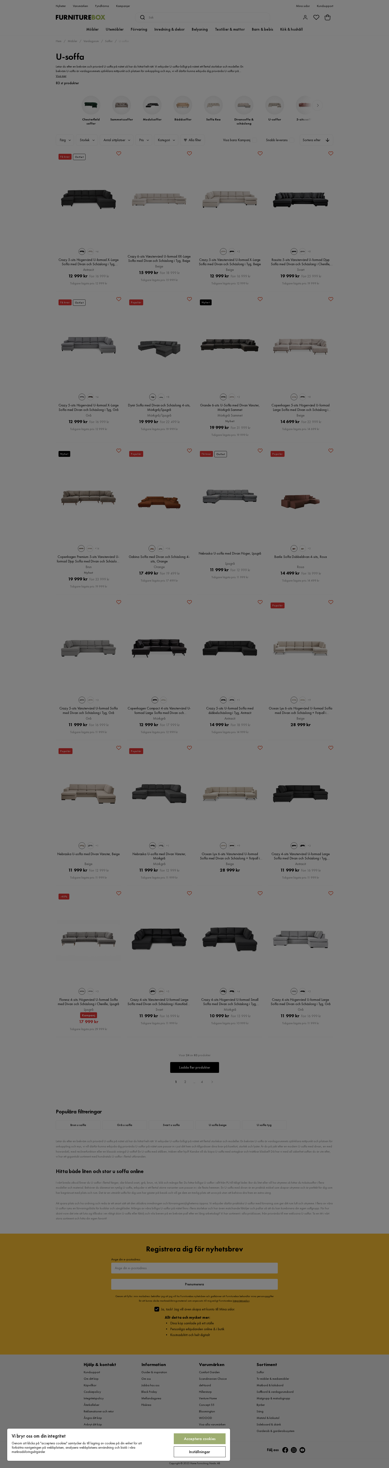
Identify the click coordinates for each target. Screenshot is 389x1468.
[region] (118, 1445)
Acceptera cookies (199, 1438)
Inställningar (199, 1451)
